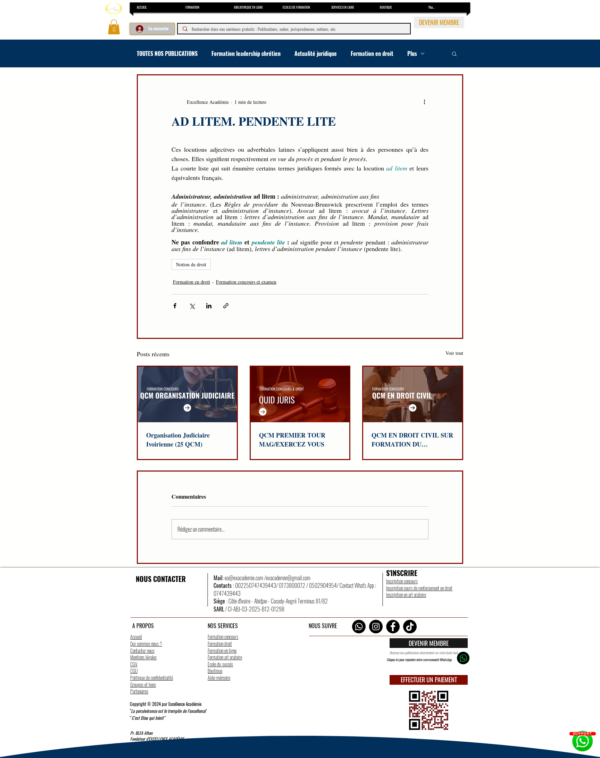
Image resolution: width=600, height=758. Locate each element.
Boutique (215, 670)
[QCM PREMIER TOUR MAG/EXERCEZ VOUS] (300, 394)
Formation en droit (372, 53)
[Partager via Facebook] (175, 305)
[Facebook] (393, 626)
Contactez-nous (142, 650)
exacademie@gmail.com (288, 578)
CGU (134, 670)
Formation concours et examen (246, 281)
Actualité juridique (315, 53)
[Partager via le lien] (226, 305)
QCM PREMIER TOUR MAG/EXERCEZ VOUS (292, 440)
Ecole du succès (220, 664)
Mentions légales (143, 657)
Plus (412, 53)
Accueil (136, 636)
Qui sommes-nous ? (146, 643)
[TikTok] (410, 626)
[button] (114, 26)
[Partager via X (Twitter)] (192, 305)
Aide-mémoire (219, 677)
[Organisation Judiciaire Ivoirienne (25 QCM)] (187, 394)
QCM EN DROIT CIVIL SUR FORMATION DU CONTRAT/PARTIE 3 (412, 440)
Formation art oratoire (225, 657)
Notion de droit (191, 264)
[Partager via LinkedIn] (209, 305)
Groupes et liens (143, 684)
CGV (134, 664)
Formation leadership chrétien (246, 53)
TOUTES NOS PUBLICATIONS (167, 53)
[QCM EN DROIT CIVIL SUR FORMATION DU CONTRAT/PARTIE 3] (412, 394)
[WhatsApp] (359, 626)
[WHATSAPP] (463, 658)
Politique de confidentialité (151, 677)
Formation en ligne (222, 650)
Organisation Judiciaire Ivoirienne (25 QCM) (178, 440)
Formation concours (223, 636)
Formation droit (220, 643)
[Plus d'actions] (424, 102)
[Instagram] (376, 626)
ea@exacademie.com (244, 578)
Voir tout (454, 353)
